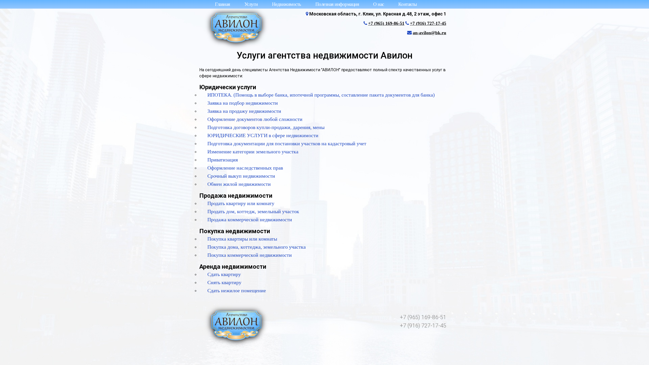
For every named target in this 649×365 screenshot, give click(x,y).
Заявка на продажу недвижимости (244, 111)
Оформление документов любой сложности (254, 119)
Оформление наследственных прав (245, 168)
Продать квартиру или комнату (240, 203)
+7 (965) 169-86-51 (386, 23)
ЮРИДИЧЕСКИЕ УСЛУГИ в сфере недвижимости (262, 135)
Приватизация (222, 159)
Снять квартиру (224, 282)
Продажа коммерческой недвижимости (249, 219)
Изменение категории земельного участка (252, 151)
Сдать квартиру (224, 274)
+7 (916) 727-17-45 (428, 23)
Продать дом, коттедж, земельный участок (253, 211)
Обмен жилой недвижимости (239, 184)
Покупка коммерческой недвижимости (249, 255)
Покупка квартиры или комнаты (242, 239)
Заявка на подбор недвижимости (242, 103)
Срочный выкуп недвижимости (241, 176)
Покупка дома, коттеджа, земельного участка (256, 247)
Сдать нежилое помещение (236, 290)
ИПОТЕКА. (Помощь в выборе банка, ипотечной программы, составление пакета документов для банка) (321, 95)
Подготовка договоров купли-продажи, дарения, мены (265, 127)
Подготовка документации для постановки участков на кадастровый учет (286, 143)
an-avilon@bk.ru (429, 32)
